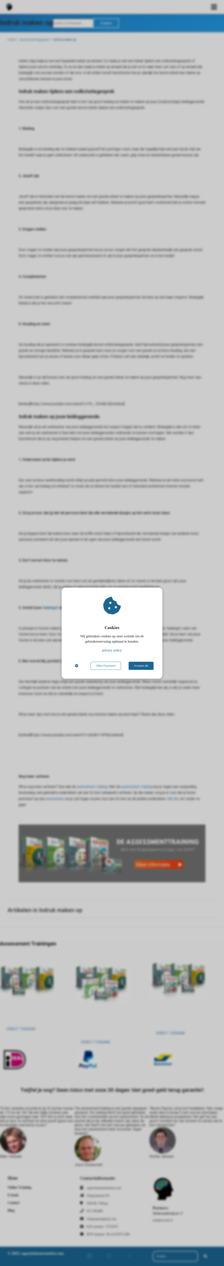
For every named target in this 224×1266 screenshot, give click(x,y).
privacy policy (112, 650)
